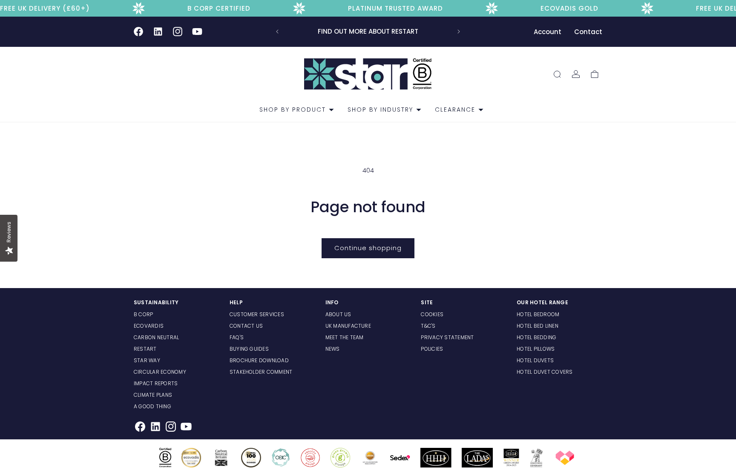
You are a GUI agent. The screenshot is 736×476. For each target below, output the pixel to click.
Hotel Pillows (536, 348)
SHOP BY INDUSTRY (380, 109)
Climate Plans (153, 394)
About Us (338, 314)
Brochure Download (259, 360)
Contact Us (246, 325)
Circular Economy (160, 371)
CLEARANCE (455, 109)
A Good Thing (152, 406)
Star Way (147, 360)
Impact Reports (156, 383)
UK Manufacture (348, 325)
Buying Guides (249, 348)
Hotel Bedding (536, 337)
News (332, 348)
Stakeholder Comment (261, 371)
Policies (432, 348)
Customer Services (257, 314)
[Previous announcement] (277, 31)
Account (547, 31)
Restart (145, 348)
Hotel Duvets (535, 360)
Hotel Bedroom (538, 314)
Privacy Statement (447, 337)
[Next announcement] (458, 31)
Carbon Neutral (156, 337)
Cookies (432, 314)
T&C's (428, 325)
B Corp (143, 314)
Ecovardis (149, 325)
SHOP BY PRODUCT (292, 109)
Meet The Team (344, 337)
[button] (293, 109)
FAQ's (237, 337)
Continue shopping (368, 247)
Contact (588, 31)
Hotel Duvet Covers (544, 371)
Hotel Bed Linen (537, 325)
